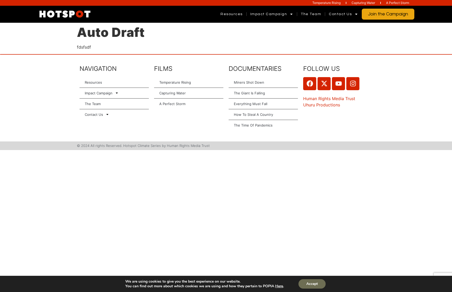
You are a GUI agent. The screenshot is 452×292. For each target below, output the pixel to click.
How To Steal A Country (253, 114)
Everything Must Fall (250, 104)
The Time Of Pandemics (253, 125)
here (279, 286)
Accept (312, 283)
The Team (311, 14)
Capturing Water (363, 3)
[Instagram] (352, 83)
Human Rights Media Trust (329, 98)
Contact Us (340, 14)
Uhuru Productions (321, 104)
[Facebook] (309, 83)
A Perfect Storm (397, 3)
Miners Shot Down (249, 82)
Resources (232, 14)
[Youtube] (338, 83)
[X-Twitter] (324, 83)
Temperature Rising (326, 3)
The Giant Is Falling (249, 93)
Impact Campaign (268, 14)
